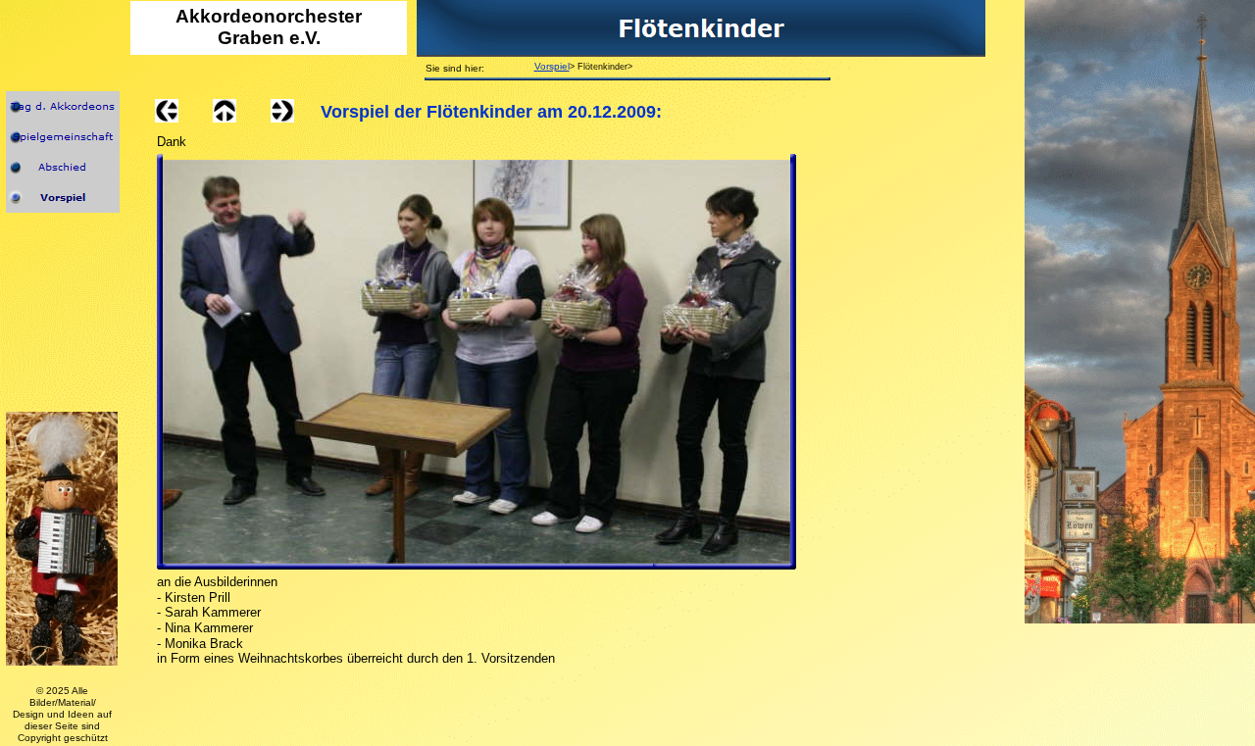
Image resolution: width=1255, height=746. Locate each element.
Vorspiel (552, 66)
